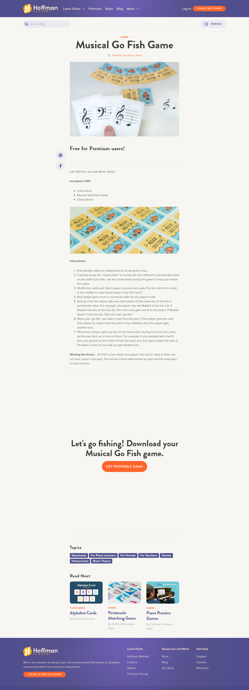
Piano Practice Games (158, 616)
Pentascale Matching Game (122, 615)
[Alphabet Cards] (86, 592)
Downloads (79, 555)
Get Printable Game (124, 466)
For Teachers (148, 555)
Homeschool (80, 561)
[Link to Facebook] (60, 166)
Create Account (209, 8)
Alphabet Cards (83, 613)
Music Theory (101, 561)
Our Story (168, 668)
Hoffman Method (138, 656)
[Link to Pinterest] (60, 155)
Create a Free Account (44, 674)
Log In (186, 8)
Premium (95, 8)
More (133, 9)
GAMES (112, 607)
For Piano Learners (103, 555)
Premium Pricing (137, 674)
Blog (120, 8)
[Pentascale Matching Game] (124, 592)
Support (202, 656)
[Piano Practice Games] (162, 592)
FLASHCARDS (77, 607)
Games (166, 555)
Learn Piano (74, 9)
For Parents (128, 555)
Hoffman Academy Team (127, 55)
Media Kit (203, 668)
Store (109, 8)
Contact (202, 662)
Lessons (132, 662)
